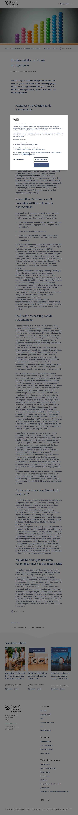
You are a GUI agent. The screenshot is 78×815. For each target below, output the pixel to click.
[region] (39, 142)
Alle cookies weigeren (41, 159)
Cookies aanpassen (18, 159)
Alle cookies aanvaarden (41, 165)
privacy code (26, 154)
